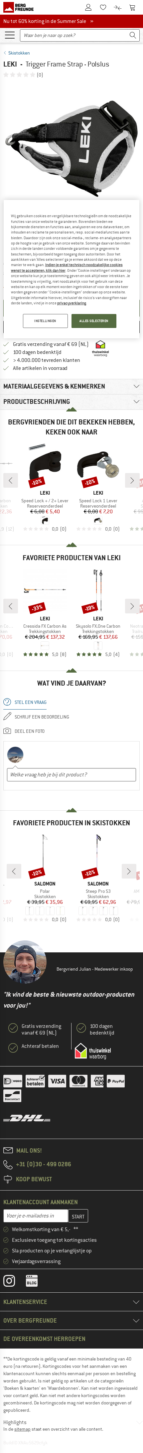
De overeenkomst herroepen (44, 1339)
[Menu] (9, 34)
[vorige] (10, 480)
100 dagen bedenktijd (37, 352)
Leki (10, 64)
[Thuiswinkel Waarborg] (93, 1051)
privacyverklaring (71, 303)
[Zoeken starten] (133, 35)
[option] (71, 149)
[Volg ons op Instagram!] (14, 1282)
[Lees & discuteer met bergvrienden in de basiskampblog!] (37, 1282)
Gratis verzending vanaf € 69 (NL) (51, 344)
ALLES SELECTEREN (93, 321)
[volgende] (132, 480)
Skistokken (19, 53)
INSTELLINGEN (45, 321)
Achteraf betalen (40, 1046)
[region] (72, 269)
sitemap (22, 1429)
